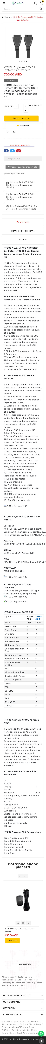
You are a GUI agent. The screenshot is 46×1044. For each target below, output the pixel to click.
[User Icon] (37, 3)
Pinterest (18, 150)
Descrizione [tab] (23, 222)
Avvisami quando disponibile (22, 167)
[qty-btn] (26, 106)
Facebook (6, 150)
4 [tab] (27, 61)
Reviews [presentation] (23, 239)
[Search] (40, 9)
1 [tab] (19, 61)
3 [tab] (24, 61)
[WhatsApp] (41, 1034)
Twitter (12, 150)
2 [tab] (22, 61)
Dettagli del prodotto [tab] (23, 231)
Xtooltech (23, 125)
